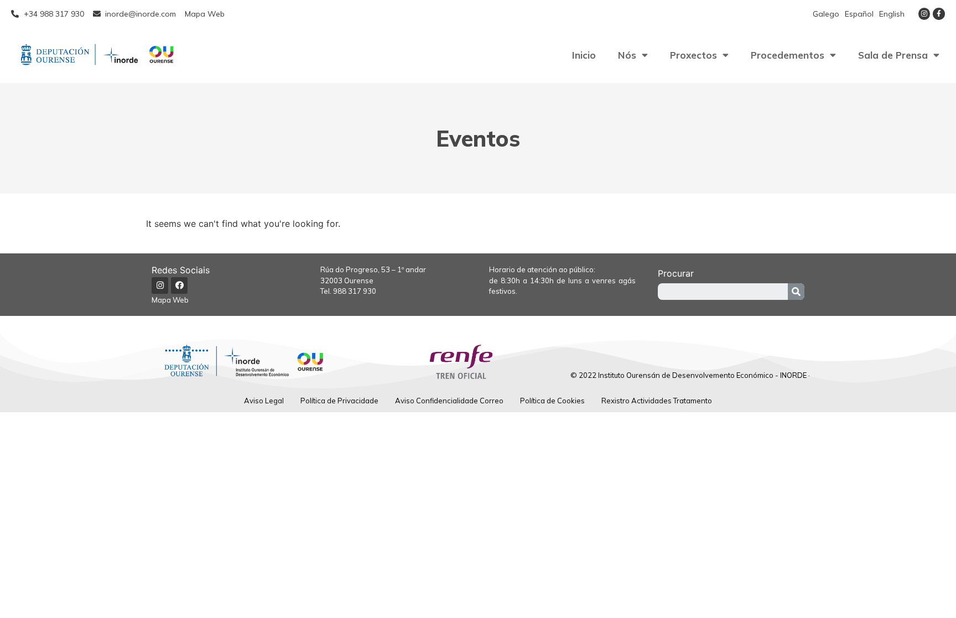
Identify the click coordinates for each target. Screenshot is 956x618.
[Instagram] (924, 14)
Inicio (584, 55)
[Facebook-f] (939, 14)
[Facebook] (179, 285)
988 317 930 (354, 291)
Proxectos (693, 55)
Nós (627, 55)
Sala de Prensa (893, 55)
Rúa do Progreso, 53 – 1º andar (373, 269)
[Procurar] (796, 291)
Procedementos (787, 55)
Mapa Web (170, 299)
